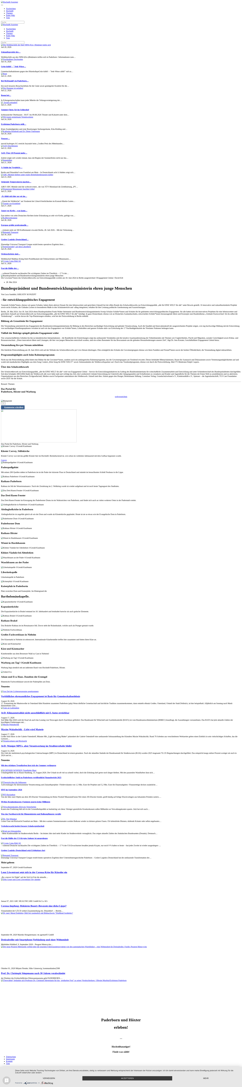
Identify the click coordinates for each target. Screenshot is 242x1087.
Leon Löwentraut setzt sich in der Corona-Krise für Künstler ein (34, 872)
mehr (206, 1078)
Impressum (10, 1059)
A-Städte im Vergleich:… (11, 167)
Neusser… (5, 138)
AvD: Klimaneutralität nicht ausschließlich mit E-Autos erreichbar (35, 712)
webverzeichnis (121, 397)
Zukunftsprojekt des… (11, 52)
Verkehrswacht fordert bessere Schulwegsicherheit (22, 826)
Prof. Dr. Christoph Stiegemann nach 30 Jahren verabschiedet (33, 973)
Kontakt (9, 1061)
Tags (8, 18)
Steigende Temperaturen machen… (16, 182)
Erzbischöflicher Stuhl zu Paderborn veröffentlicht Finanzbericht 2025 (31, 777)
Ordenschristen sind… (10, 254)
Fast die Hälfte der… (10, 268)
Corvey (4, 460)
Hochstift (9, 11)
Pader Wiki (10, 15)
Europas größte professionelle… (14, 225)
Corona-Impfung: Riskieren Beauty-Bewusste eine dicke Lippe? (34, 906)
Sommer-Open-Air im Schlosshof (15, 110)
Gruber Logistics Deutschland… (15, 239)
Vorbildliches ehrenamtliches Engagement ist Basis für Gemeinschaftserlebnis (40, 696)
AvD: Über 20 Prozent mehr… (14, 153)
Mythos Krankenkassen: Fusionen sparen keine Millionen (25, 802)
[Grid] (2, 403)
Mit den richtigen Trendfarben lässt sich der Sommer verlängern (28, 765)
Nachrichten (11, 9)
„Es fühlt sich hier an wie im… (14, 196)
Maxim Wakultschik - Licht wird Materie (22, 729)
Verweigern (49, 1078)
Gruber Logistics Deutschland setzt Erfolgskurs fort (23, 850)
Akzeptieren (127, 1078)
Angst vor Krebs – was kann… (14, 211)
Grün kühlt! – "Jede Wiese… (13, 66)
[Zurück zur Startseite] (9, 2)
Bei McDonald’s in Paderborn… (15, 81)
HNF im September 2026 (11, 790)
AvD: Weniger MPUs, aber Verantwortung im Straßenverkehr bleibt (36, 746)
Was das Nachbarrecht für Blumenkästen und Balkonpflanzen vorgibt (31, 814)
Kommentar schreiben (13, 407)
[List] (5, 403)
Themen (9, 13)
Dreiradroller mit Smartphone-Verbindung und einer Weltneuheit (35, 939)
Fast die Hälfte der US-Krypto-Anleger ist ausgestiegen (24, 838)
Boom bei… (6, 95)
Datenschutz (11, 1057)
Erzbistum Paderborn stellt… (13, 124)
